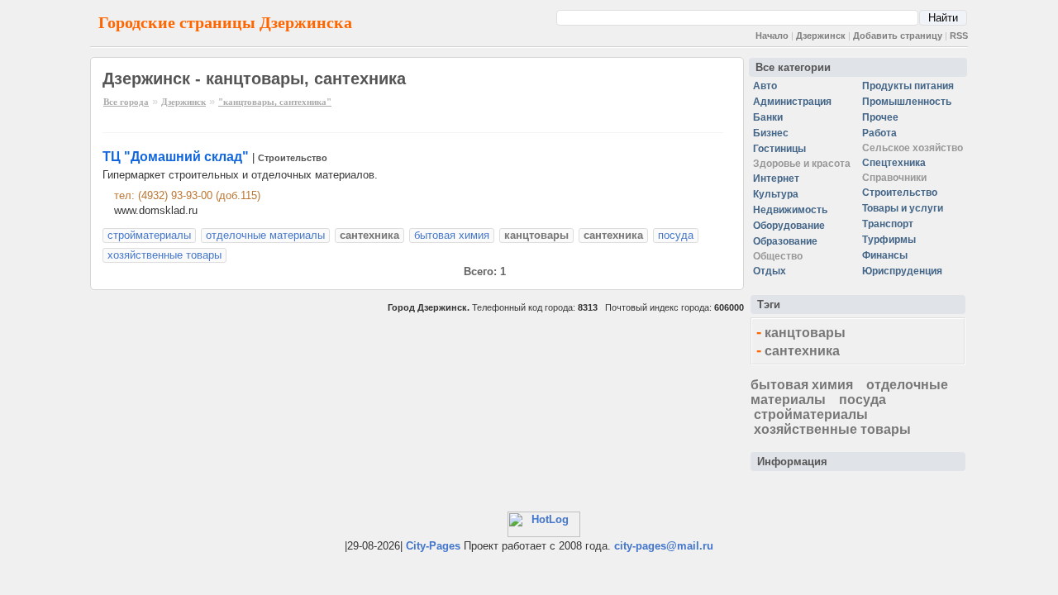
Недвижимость (790, 210)
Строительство (292, 158)
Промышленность (906, 101)
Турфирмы (889, 239)
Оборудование (789, 225)
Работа (879, 133)
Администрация (792, 101)
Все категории (793, 67)
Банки (768, 117)
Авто (765, 86)
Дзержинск (821, 35)
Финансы (885, 255)
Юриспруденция (902, 271)
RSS (959, 35)
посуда (675, 235)
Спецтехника (894, 163)
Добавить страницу (897, 35)
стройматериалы (149, 235)
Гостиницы (779, 149)
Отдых (769, 271)
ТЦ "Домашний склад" (175, 157)
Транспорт (887, 224)
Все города (126, 102)
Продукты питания (908, 86)
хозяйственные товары (164, 255)
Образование (785, 241)
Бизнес (771, 133)
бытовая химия (451, 235)
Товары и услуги (902, 208)
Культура (775, 194)
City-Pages (433, 546)
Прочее (880, 117)
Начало (772, 35)
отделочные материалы (265, 235)
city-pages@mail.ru (663, 546)
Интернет (776, 178)
